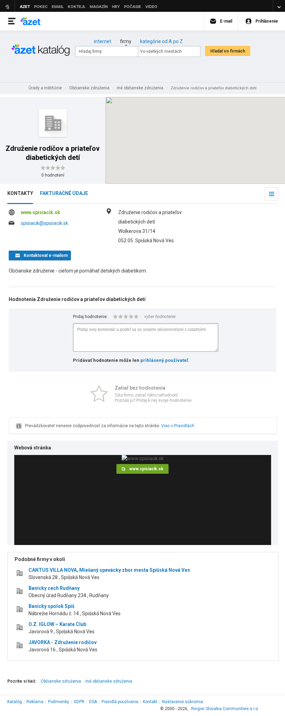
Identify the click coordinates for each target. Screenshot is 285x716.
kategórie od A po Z (161, 41)
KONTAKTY (20, 193)
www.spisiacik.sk (40, 212)
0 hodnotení (52, 175)
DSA (93, 701)
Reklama (34, 701)
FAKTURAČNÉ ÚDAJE (64, 193)
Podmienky (58, 701)
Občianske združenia (61, 681)
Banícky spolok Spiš (51, 606)
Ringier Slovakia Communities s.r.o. (225, 708)
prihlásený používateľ (164, 360)
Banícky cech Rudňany (54, 588)
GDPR (79, 701)
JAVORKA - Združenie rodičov (62, 642)
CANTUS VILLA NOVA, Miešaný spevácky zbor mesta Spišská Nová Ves (109, 570)
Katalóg (14, 701)
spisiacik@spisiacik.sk (44, 223)
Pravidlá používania (119, 701)
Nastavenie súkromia (182, 701)
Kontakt (150, 701)
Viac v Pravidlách (177, 425)
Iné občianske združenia (109, 681)
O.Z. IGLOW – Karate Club (57, 624)
